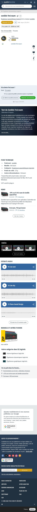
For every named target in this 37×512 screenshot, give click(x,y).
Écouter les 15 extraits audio (18, 322)
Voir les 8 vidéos (18, 254)
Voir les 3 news (18, 216)
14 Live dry (11, 285)
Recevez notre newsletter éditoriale (13, 466)
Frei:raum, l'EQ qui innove (10, 376)
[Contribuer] (15, 22)
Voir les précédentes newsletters (10, 474)
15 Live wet (12, 267)
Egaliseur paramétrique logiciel (11, 19)
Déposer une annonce (27, 97)
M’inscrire (24, 470)
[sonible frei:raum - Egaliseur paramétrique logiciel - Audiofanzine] (8, 2)
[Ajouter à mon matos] (20, 16)
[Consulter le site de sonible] (17, 16)
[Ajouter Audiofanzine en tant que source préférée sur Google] (10, 426)
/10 (3, 38)
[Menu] (34, 6)
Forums (15, 31)
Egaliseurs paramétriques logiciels (23, 168)
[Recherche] (3, 6)
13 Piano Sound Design (15, 304)
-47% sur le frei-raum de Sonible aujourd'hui (15, 373)
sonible (32, 19)
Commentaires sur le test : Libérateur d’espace (16, 371)
